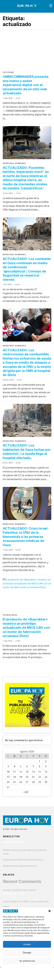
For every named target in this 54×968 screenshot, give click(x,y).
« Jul (26, 791)
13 (27, 771)
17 (8, 777)
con (25, 901)
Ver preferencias (27, 961)
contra (39, 901)
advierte (6, 901)
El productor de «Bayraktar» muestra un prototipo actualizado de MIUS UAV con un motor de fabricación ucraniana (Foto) (26, 627)
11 (14, 771)
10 (8, 771)
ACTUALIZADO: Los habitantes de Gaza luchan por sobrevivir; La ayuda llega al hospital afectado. (27, 451)
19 (20, 777)
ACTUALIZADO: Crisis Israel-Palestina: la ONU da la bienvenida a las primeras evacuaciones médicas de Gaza (26, 536)
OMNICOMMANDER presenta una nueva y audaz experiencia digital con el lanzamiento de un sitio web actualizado (25, 85)
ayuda (13, 901)
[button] (49, 910)
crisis (46, 901)
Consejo (32, 901)
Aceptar (27, 944)
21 (33, 777)
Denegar (27, 952)
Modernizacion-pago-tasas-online (20, 865)
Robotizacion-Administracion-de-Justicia (23, 859)
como (19, 901)
